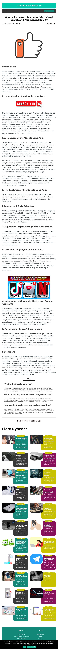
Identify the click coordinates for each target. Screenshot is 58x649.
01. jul (48, 470)
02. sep (21, 453)
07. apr (21, 487)
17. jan (20, 555)
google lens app (51, 23)
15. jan (48, 607)
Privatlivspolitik (31, 646)
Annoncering (40, 634)
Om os (40, 636)
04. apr (21, 436)
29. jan (48, 436)
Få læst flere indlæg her (29, 421)
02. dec (21, 504)
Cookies (40, 639)
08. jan (48, 487)
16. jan (48, 572)
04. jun (48, 504)
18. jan (48, 521)
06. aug (21, 470)
